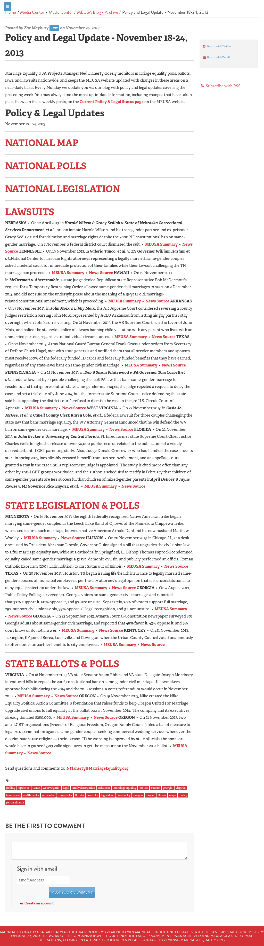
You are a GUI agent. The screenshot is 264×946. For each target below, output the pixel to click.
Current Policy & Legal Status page (112, 101)
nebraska (48, 795)
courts (155, 788)
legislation (107, 795)
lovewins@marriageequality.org (192, 940)
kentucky (124, 795)
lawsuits (92, 795)
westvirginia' (51, 788)
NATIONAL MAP (41, 143)
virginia (181, 788)
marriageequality (124, 788)
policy (183, 795)
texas (36, 788)
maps (172, 795)
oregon (138, 795)
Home (10, 12)
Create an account (39, 903)
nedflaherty (31, 795)
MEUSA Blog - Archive (97, 12)
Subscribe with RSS (223, 86)
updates (23, 788)
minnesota (65, 795)
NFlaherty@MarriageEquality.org (98, 768)
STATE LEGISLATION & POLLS (72, 505)
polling (10, 788)
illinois (162, 795)
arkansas (104, 788)
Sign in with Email (218, 57)
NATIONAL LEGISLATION (62, 189)
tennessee (13, 795)
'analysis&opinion (83, 788)
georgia (167, 788)
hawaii (150, 795)
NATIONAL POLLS (45, 166)
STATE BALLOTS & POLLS (62, 664)
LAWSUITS (29, 212)
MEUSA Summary (161, 244)
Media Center (32, 12)
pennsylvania (15, 802)
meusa (143, 788)
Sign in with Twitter (219, 46)
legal (66, 788)
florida (79, 795)
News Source (101, 272)
